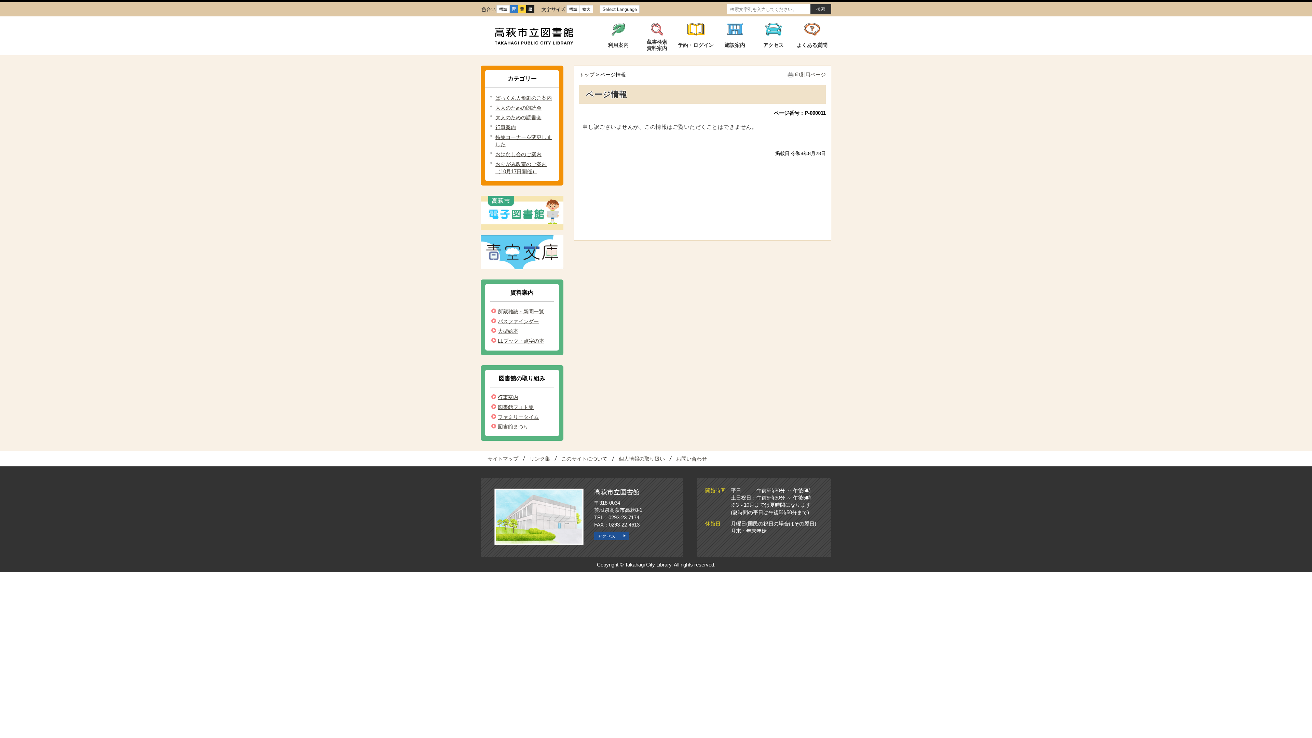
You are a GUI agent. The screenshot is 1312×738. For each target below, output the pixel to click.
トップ (586, 75)
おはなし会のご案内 (518, 154)
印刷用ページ (810, 75)
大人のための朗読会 (518, 108)
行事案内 (505, 127)
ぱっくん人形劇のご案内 (523, 98)
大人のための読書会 (518, 117)
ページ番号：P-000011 (800, 113)
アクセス (606, 536)
